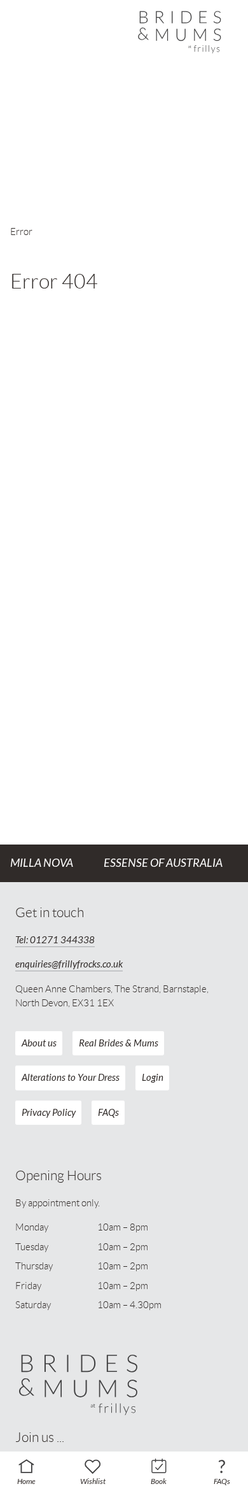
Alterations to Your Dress (71, 1077)
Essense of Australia (163, 863)
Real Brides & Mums (118, 1043)
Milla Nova (41, 863)
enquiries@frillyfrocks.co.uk (69, 964)
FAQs (108, 1112)
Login (152, 1077)
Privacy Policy (49, 1112)
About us (39, 1043)
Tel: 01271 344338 (55, 940)
